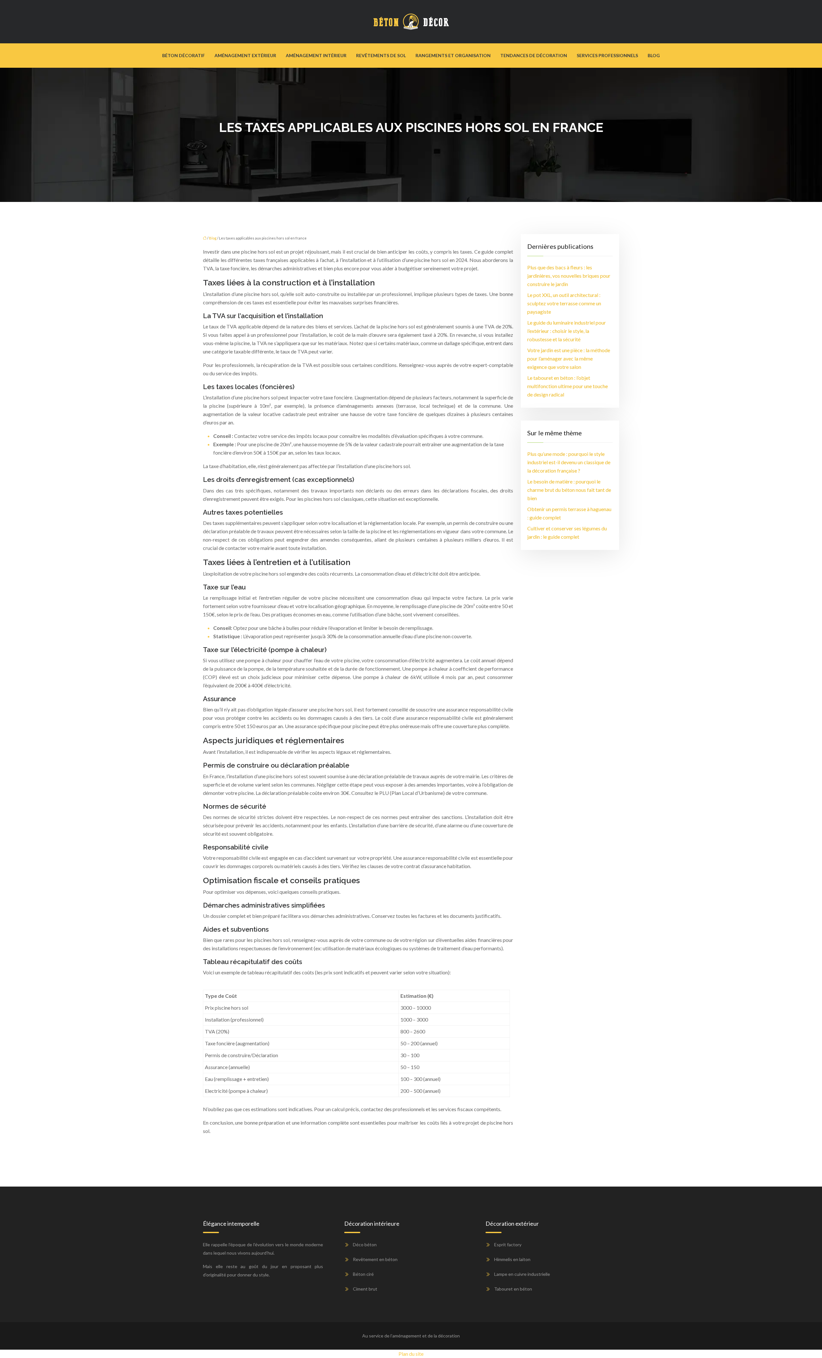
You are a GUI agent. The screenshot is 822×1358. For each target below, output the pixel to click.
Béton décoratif (183, 55)
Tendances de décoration (533, 55)
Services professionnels (607, 55)
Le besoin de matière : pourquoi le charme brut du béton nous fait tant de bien (569, 489)
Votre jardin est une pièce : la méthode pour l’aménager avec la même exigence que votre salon (568, 358)
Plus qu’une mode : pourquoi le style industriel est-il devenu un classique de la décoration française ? (568, 462)
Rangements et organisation (453, 55)
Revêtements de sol (381, 55)
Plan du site (411, 1354)
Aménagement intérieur (316, 55)
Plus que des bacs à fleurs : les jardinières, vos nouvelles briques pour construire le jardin (568, 275)
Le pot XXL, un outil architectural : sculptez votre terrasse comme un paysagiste (564, 303)
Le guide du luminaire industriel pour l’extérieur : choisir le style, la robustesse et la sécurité (566, 330)
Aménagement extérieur (245, 55)
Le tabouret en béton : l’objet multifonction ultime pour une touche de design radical (567, 386)
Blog (654, 55)
